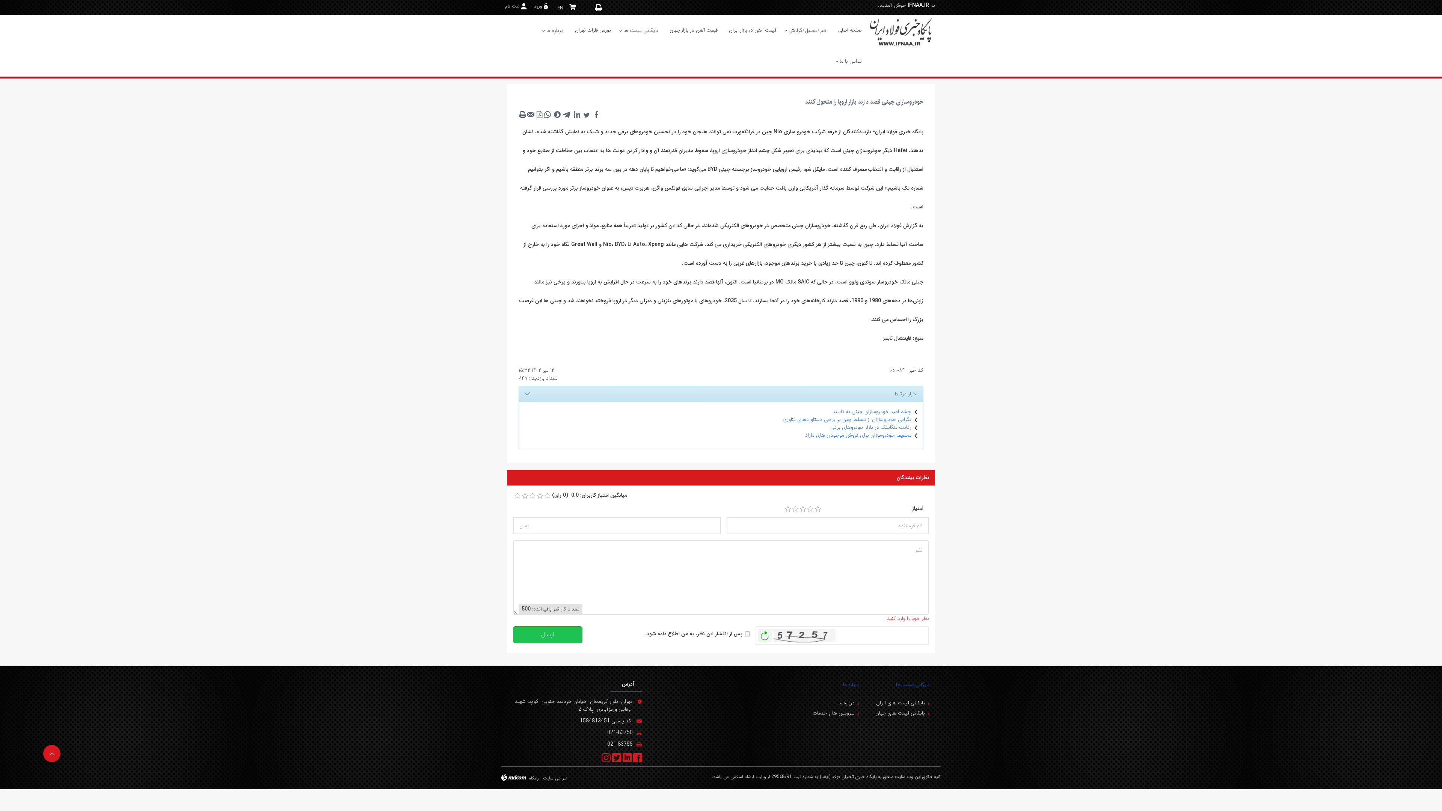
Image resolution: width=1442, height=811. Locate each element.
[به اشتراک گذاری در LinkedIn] (576, 114)
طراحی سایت (555, 778)
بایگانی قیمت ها (912, 685)
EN (560, 8)
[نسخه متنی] (522, 114)
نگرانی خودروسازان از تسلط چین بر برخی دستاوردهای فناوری (847, 419)
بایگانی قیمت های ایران (900, 703)
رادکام (533, 778)
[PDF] (539, 114)
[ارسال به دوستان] (531, 114)
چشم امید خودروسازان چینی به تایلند (872, 411)
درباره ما (851, 685)
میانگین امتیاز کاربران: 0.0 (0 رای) (589, 495)
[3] (802, 509)
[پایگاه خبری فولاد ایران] (901, 31)
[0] (517, 496)
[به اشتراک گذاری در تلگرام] (567, 114)
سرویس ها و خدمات (834, 713)
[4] (810, 509)
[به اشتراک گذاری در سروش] (557, 114)
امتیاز (917, 509)
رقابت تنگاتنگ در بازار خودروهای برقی (870, 427)
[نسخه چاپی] (599, 7)
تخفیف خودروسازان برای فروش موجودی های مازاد (858, 435)
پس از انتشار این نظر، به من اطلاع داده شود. (693, 634)
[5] (818, 509)
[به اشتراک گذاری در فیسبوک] (596, 114)
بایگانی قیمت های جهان (900, 713)
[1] (787, 509)
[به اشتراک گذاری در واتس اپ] (547, 114)
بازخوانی (765, 633)
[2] (795, 509)
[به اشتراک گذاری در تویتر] (586, 114)
